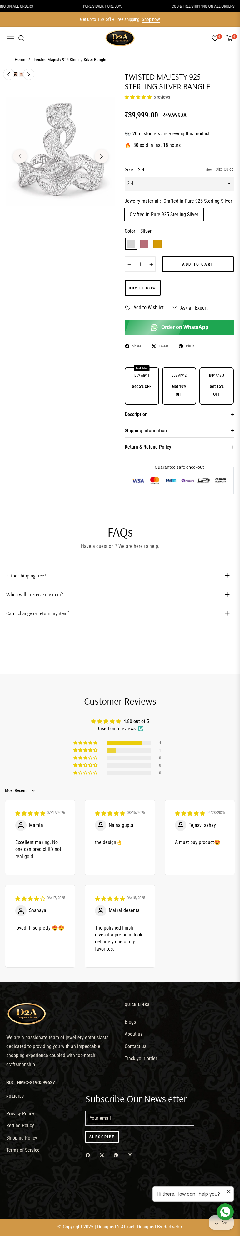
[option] (60, 151)
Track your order (141, 1058)
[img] (30, 813)
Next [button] (101, 156)
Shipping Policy (21, 1138)
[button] (138, 97)
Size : (134, 170)
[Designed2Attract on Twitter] (103, 1155)
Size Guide (225, 169)
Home (20, 59)
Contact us (135, 1046)
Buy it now (143, 288)
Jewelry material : (178, 201)
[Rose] (144, 244)
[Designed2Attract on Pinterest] (117, 1155)
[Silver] (131, 244)
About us (133, 1034)
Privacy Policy (20, 1114)
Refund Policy (20, 1126)
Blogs (130, 1022)
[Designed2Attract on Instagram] (132, 1155)
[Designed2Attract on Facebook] (89, 1155)
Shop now (151, 19)
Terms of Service (23, 1150)
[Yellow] (157, 244)
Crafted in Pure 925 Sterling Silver (164, 214)
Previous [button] (20, 156)
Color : (138, 231)
